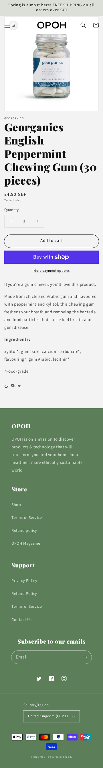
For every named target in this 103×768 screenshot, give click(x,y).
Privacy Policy (24, 581)
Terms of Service (26, 518)
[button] (7, 25)
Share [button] (16, 386)
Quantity (11, 209)
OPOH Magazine (25, 543)
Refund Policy (24, 594)
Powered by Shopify (60, 757)
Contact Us (21, 620)
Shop (16, 505)
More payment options (51, 270)
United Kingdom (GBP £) (48, 716)
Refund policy (24, 531)
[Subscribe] (85, 657)
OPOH (43, 757)
